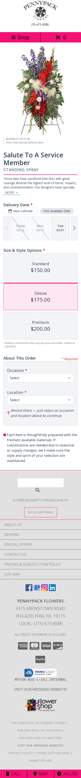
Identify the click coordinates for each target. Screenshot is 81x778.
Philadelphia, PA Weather (40, 738)
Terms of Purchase (53, 753)
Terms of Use (40, 760)
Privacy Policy (21, 753)
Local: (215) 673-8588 (40, 623)
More (9, 192)
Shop (23, 37)
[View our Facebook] (28, 589)
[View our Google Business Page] (36, 589)
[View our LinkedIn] (52, 589)
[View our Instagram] (44, 589)
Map (42, 774)
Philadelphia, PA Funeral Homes (39, 723)
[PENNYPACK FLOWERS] (40, 26)
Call (15, 774)
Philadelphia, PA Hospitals (40, 730)
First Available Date (56, 211)
